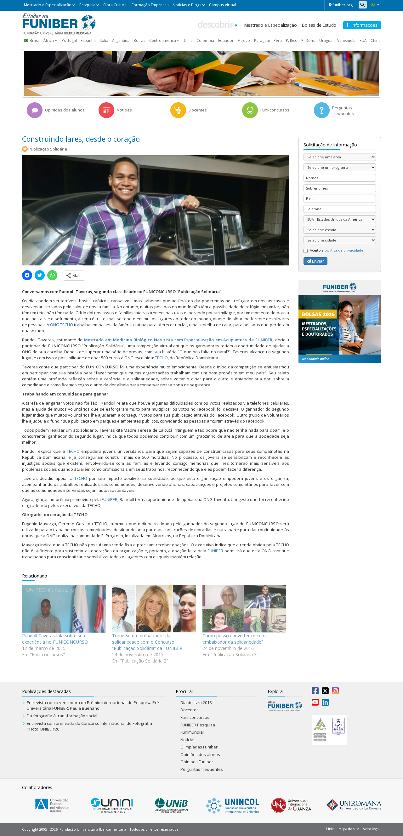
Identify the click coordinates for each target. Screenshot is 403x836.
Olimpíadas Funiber (199, 747)
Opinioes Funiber (196, 762)
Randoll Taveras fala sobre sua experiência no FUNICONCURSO (55, 639)
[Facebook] (315, 692)
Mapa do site (348, 828)
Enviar (317, 261)
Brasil (35, 40)
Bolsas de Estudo (319, 25)
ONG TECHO (61, 324)
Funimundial (192, 732)
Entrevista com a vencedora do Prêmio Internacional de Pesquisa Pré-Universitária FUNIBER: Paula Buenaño (93, 705)
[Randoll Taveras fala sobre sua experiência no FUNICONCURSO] (64, 609)
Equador (226, 40)
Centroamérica (162, 40)
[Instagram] (335, 692)
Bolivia (139, 40)
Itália (104, 40)
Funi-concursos (194, 717)
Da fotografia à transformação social (62, 716)
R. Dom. (308, 40)
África (48, 40)
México (243, 40)
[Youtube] (315, 703)
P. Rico (292, 40)
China (376, 40)
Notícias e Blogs (187, 5)
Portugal (69, 40)
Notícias (188, 739)
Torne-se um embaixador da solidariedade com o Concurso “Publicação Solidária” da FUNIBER (147, 642)
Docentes (189, 710)
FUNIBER (109, 499)
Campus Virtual (222, 5)
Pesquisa (87, 5)
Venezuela (346, 40)
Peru (278, 40)
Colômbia (205, 40)
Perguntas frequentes (201, 769)
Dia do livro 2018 (196, 702)
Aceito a (336, 250)
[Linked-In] (325, 703)
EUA (363, 40)
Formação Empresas (150, 5)
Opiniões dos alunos (200, 754)
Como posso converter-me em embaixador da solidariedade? (234, 639)
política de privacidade (344, 250)
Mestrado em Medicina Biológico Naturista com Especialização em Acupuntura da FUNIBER (178, 340)
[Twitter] (325, 692)
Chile (188, 40)
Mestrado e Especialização (47, 5)
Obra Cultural (115, 5)
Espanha (88, 40)
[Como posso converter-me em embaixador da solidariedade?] (244, 609)
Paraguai (262, 40)
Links (330, 828)
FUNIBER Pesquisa (197, 725)
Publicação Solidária (47, 149)
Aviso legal (371, 828)
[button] (375, 4)
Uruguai (326, 40)
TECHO (161, 358)
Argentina (120, 40)
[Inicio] (59, 23)
